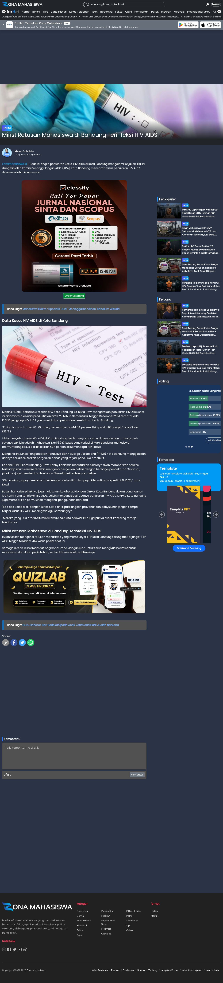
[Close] (177, 458)
